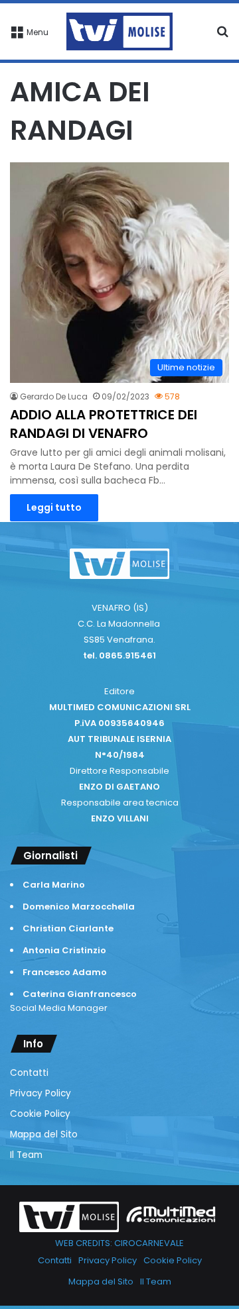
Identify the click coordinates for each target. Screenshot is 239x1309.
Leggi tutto (54, 507)
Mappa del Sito (44, 1134)
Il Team (26, 1155)
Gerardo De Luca (54, 396)
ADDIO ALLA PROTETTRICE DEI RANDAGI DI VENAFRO (103, 424)
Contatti (29, 1073)
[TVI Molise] (119, 31)
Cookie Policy (40, 1114)
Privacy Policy (40, 1093)
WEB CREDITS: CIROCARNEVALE (119, 1243)
